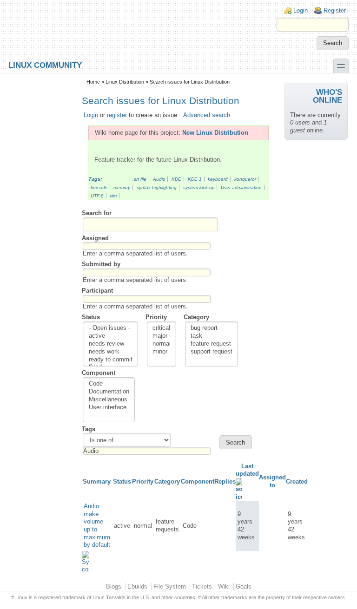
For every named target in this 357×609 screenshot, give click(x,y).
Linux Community (45, 64)
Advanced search (206, 114)
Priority (156, 317)
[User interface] (109, 408)
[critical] (162, 328)
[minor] (162, 352)
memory (121, 187)
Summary (97, 481)
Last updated (247, 470)
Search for (97, 213)
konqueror (245, 179)
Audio (159, 179)
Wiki (224, 586)
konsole (99, 187)
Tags (88, 429)
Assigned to (272, 481)
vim (113, 195)
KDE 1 (195, 179)
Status (91, 317)
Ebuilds (137, 586)
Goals (243, 586)
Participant (97, 290)
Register (335, 10)
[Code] (109, 384)
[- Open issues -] (110, 328)
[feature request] (211, 344)
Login (300, 10)
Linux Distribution (125, 82)
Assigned (95, 238)
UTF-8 (97, 195)
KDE (176, 179)
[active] (110, 336)
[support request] (211, 352)
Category (196, 317)
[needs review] (110, 344)
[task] (211, 336)
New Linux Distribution (215, 132)
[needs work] (110, 352)
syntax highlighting (157, 187)
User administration (241, 187)
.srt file (139, 179)
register (117, 114)
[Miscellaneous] (109, 400)
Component (98, 372)
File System (169, 586)
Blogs (113, 586)
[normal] (162, 344)
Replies (225, 481)
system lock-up (199, 187)
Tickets (202, 586)
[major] (162, 336)
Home (93, 82)
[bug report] (211, 328)
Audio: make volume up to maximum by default (97, 525)
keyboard (218, 179)
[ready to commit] (110, 360)
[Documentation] (109, 392)
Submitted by (101, 264)
